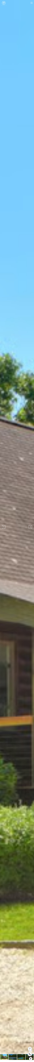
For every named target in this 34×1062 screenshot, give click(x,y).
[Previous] (3, 527)
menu (31, 3)
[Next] (30, 527)
